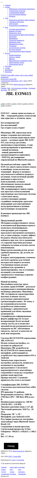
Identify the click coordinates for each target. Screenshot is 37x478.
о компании (5, 474)
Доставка (8, 66)
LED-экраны (13, 24)
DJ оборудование (15, 49)
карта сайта (14, 467)
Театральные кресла (16, 64)
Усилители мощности (16, 40)
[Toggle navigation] (1, 2)
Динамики (12, 46)
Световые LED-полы (16, 22)
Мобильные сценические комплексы (22, 9)
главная (3, 467)
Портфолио (9, 70)
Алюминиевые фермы (17, 12)
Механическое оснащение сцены (20, 61)
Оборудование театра (16, 62)
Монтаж (12, 59)
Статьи (7, 68)
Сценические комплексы (9, 81)
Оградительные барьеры (17, 14)
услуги (3, 472)
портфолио (22, 474)
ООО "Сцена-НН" (14, 456)
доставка (13, 474)
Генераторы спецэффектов (18, 25)
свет (20, 81)
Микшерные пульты (16, 44)
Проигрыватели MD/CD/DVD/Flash (21, 35)
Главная (7, 5)
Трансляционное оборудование (20, 51)
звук (25, 81)
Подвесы (12, 16)
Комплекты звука (15, 33)
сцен (13, 460)
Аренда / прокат (14, 57)
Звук (6, 27)
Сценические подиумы (17, 11)
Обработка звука (15, 42)
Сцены (7, 7)
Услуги (7, 53)
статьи (12, 472)
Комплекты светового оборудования (22, 20)
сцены (3, 469)
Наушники (13, 36)
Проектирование (15, 55)
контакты (21, 472)
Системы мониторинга (17, 29)
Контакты (8, 72)
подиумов (20, 460)
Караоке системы (15, 31)
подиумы (21, 467)
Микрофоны (13, 38)
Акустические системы (17, 48)
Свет (6, 18)
